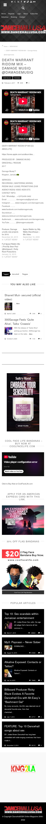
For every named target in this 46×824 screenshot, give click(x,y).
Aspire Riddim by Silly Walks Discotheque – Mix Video (31, 232)
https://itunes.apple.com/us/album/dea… (18, 154)
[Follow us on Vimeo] (11, 1)
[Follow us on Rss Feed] (18, 1)
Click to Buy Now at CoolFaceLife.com (17, 483)
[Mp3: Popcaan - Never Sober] (8, 647)
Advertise (4, 17)
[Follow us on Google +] (15, 1)
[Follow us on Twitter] (24, 1)
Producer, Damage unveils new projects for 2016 (10, 232)
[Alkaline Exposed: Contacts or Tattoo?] (8, 673)
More (18, 303)
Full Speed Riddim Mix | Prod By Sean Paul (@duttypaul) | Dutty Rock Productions (11, 248)
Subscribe (34, 13)
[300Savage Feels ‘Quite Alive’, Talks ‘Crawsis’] (8, 330)
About (25, 13)
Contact (22, 17)
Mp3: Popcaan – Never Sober (22, 642)
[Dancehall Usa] (23, 29)
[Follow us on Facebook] (21, 1)
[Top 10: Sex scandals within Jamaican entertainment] (8, 624)
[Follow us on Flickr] (34, 1)
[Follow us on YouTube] (31, 1)
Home (3, 13)
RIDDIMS (17, 78)
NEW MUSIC (14, 46)
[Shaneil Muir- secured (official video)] (8, 306)
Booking (14, 17)
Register (11, 13)
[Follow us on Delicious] (27, 1)
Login (19, 13)
